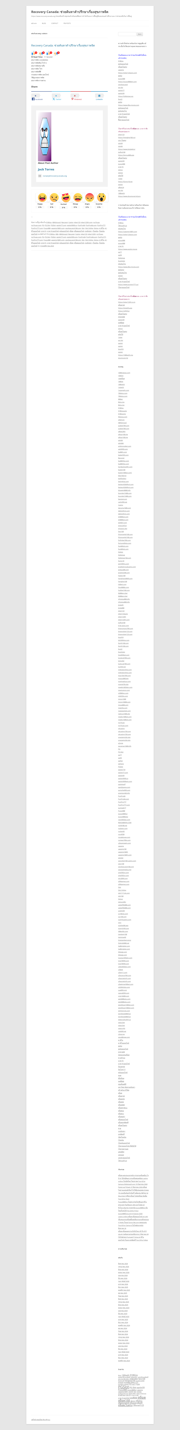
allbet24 (121, 187)
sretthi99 (121, 911)
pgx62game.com (124, 787)
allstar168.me (123, 434)
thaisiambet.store (124, 940)
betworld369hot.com (125, 484)
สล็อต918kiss (122, 1108)
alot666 (121, 443)
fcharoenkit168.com (125, 534)
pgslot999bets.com (125, 781)
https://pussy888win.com (127, 81)
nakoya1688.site (124, 714)
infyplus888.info (124, 599)
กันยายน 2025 (123, 1296)
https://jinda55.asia (125, 308)
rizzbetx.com (122, 828)
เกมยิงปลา (88, 231)
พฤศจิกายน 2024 (124, 1325)
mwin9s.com (122, 708)
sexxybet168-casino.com (127, 861)
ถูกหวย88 (121, 1052)
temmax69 (122, 937)
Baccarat (64, 222)
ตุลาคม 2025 (122, 1293)
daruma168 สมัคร (123, 1379)
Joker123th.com (86, 222)
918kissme (122, 414)
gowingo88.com (124, 573)
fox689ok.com (123, 546)
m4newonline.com (125, 670)
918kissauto (122, 411)
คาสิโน (101, 228)
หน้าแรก (34, 23)
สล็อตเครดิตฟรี (123, 1122)
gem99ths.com (123, 564)
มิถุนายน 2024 (123, 1340)
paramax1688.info (124, 746)
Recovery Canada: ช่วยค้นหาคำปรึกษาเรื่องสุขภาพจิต (69, 12)
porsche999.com (124, 790)
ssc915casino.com (124, 919)
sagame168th (123, 852)
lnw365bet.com (123, 655)
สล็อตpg (121, 1111)
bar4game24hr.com (125, 467)
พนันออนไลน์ (64, 231)
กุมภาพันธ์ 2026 (123, 1281)
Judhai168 (121, 623)
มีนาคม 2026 (122, 1278)
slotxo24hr (122, 902)
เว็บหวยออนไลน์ (123, 287)
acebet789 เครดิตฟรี (124, 1377)
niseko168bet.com (125, 717)
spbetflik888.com (124, 905)
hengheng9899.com (125, 578)
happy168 (121, 575)
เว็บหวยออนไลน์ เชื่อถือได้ (127, 1146)
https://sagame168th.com (127, 231)
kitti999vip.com (123, 640)
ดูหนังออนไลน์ (123, 64)
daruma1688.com (124, 508)
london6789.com (124, 658)
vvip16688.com (123, 996)
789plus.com (122, 393)
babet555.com (123, 455)
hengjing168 (122, 581)
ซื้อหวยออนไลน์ (123, 120)
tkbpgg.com (122, 952)
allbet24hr (122, 431)
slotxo (120, 170)
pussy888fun (122, 814)
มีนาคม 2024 (122, 1349)
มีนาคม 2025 (122, 1314)
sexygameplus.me (124, 870)
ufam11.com (122, 972)
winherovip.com (124, 1011)
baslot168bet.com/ (125, 473)
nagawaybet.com (124, 711)
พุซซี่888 (121, 323)
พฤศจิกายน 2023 (124, 1361)
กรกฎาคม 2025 (123, 1302)
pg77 (120, 252)
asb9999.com (123, 449)
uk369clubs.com (124, 987)
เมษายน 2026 (123, 1275)
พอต (119, 1075)
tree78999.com (123, 961)
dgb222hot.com (124, 511)
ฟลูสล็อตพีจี (122, 1084)
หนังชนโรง (122, 229)
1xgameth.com (123, 390)
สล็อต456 (121, 1099)
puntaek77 (122, 808)
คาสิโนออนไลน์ (123, 1043)
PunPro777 (101, 225)
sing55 (130, 1392)
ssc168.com (122, 917)
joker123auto (123, 614)
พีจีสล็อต (121, 1078)
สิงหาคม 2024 (123, 1334)
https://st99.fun (124, 311)
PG (43, 225)
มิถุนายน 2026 (123, 1269)
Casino (70, 222)
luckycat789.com (124, 664)
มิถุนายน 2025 (123, 1305)
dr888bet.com (123, 517)
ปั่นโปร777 (122, 1069)
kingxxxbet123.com (125, 631)
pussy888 (121, 79)
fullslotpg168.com (124, 558)
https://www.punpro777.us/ (128, 284)
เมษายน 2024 (123, 1346)
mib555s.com (123, 696)
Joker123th (92, 234)
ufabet (120, 969)
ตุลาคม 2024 (122, 1328)
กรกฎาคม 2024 (123, 1337)
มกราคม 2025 (123, 1319)
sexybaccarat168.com (73, 228)
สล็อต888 (121, 1105)
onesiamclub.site (124, 737)
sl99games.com (123, 881)
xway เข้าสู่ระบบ (141, 1393)
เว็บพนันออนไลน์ (124, 1143)
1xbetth (121, 387)
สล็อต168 (121, 305)
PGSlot (53, 225)
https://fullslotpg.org (125, 96)
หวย (119, 1128)
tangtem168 (122, 934)
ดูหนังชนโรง (122, 111)
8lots (119, 1375)
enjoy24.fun (122, 525)
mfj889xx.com (123, 693)
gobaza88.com (123, 570)
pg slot (120, 87)
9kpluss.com (122, 417)
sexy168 (121, 864)
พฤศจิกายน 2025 (124, 1290)
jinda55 (120, 605)
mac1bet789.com (124, 675)
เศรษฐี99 (121, 1152)
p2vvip (120, 743)
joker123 (121, 134)
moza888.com (123, 705)
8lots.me (121, 402)
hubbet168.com (124, 590)
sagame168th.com (58, 228)
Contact (54, 23)
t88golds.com (123, 931)
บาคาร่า (43, 231)
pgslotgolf (121, 784)
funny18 (121, 561)
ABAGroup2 (56, 222)
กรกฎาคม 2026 (123, 1266)
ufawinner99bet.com (125, 984)
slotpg (120, 173)
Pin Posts (67, 23)
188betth (121, 193)
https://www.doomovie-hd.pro (129, 196)
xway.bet (121, 1022)
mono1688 (122, 699)
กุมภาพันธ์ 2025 (123, 1316)
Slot (83, 228)
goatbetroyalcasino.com (127, 567)
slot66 (120, 146)
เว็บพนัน (95, 231)
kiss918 (120, 349)
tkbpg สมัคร (132, 1393)
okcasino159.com (124, 731)
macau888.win (123, 678)
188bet (120, 381)
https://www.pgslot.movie (127, 249)
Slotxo (96, 228)
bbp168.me (122, 476)
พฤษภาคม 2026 (123, 1272)
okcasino (121, 728)
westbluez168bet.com (126, 1005)
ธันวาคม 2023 (123, 1358)
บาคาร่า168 (135, 1395)
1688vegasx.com (124, 373)
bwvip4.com (122, 499)
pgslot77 (121, 90)
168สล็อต (121, 378)
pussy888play (123, 817)
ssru (119, 922)
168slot (120, 376)
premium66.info (124, 793)
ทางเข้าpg (121, 1058)
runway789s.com (124, 840)
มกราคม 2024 (123, 1355)
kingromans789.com (125, 628)
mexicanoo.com (124, 690)
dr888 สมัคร (134, 1379)
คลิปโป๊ (120, 176)
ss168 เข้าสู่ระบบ (123, 1393)
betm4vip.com (123, 481)
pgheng (121, 764)
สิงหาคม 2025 (123, 1299)
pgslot (120, 184)
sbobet (120, 858)
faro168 (121, 531)
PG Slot (47, 225)
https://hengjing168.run (126, 137)
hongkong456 (140, 1381)
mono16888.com (124, 702)
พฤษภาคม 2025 (123, 1308)
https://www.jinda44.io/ (126, 149)
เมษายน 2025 (123, 1311)
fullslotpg (121, 258)
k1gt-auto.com (123, 625)
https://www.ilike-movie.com (128, 105)
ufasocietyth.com (124, 978)
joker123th (122, 617)
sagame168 (122, 849)
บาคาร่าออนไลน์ (53, 231)
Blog (44, 23)
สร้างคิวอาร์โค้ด (123, 1090)
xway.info (121, 1028)
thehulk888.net (123, 943)
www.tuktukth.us (124, 1019)
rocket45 (121, 831)
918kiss (120, 61)
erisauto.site (122, 528)
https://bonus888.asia (126, 155)
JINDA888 (121, 317)
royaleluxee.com (124, 837)
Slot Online (89, 228)
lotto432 (121, 661)
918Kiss (49, 222)
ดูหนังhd (121, 270)
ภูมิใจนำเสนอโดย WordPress (40, 1420)
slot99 (120, 143)
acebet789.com (123, 426)
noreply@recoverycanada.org (55, 176)
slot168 (120, 896)
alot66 (120, 440)
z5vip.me (121, 1034)
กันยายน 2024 (123, 1331)
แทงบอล (121, 1155)
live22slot (121, 261)
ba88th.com (122, 452)
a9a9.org (121, 420)
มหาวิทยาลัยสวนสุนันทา (126, 1087)
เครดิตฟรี (121, 1134)
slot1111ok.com (124, 893)
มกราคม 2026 (123, 1284)
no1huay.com (36, 225)
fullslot (120, 552)
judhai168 (121, 152)
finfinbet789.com (124, 540)
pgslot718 (121, 770)
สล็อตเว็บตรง (122, 67)
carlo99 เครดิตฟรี (143, 1377)
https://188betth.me (125, 355)
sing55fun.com (123, 872)
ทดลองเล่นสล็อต (123, 1055)
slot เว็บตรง (122, 140)
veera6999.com (123, 993)
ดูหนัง (120, 76)
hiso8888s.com (123, 587)
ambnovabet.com (124, 446)
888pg (120, 399)
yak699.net (122, 1031)
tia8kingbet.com (124, 946)
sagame (121, 70)
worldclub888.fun (124, 1014)
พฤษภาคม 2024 (123, 1343)
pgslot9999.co (72, 225)
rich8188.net (122, 825)
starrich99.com (123, 928)
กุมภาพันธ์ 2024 (123, 1352)
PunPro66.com (91, 225)
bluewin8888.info (124, 490)
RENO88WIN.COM (124, 822)
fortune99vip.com (124, 543)
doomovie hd (123, 358)
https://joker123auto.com (127, 73)
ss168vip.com (123, 914)
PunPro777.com (37, 228)
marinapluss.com (124, 681)
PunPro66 (81, 225)
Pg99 (138, 1384)
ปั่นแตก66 (121, 1067)
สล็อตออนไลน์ (79, 231)
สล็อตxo (121, 1114)
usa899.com (122, 990)
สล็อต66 (121, 1102)
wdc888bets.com (124, 999)
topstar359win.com (125, 958)
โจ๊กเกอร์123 (122, 226)
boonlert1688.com (125, 493)
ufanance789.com (124, 975)
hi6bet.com (122, 584)
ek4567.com (122, 523)
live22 (120, 99)
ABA (56, 234)
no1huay (96, 222)
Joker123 (77, 222)
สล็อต (71, 231)
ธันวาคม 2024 (123, 1322)
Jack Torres (46, 169)
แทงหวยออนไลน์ (124, 1158)
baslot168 (121, 470)
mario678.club (123, 684)
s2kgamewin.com (124, 843)
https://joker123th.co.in (126, 302)
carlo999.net (122, 502)
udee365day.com (124, 967)
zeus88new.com (124, 1037)
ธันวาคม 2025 (123, 1287)
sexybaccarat (123, 84)
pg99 (120, 255)
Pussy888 (47, 228)
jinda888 (121, 608)
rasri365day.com (124, 820)
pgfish (120, 761)
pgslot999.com (72, 237)
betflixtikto (122, 478)
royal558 (121, 834)
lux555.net (122, 667)
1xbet (120, 179)
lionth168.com (123, 643)
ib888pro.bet (122, 593)
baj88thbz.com (123, 461)
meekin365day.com (125, 687)
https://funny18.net (125, 181)
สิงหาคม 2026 (123, 1264)
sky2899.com (123, 878)
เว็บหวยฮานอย (123, 1149)
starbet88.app (123, 925)
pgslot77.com (61, 225)
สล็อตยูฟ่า (121, 1117)
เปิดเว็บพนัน (122, 1137)
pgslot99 (121, 93)
